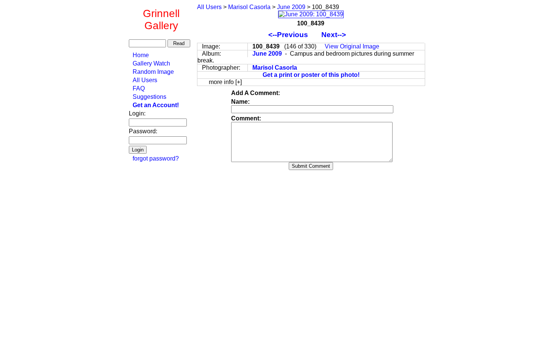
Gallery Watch (151, 63)
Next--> (337, 35)
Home (141, 55)
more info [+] (225, 82)
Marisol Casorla (249, 7)
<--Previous (289, 35)
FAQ (139, 88)
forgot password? (156, 158)
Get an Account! (156, 105)
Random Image (153, 72)
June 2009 (291, 7)
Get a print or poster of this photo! (311, 75)
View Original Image (352, 46)
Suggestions (149, 97)
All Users (145, 80)
